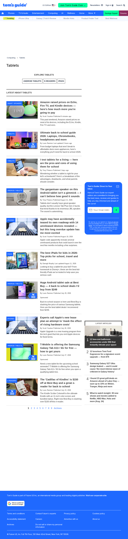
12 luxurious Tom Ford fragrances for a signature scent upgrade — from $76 (105, 354)
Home (81, 13)
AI (62, 13)
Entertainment (38, 13)
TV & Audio (23, 13)
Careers (39, 519)
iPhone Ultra (23, 18)
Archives (58, 408)
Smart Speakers (15, 103)
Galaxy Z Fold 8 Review (46, 18)
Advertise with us (71, 519)
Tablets (22, 58)
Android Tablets (15, 190)
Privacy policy (70, 513)
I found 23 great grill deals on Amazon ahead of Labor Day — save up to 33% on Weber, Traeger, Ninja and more (104, 382)
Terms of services (113, 222)
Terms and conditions (16, 513)
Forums (123, 13)
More (90, 13)
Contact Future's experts (46, 513)
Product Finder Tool (90, 18)
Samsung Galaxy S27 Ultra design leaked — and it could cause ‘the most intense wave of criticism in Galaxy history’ (105, 367)
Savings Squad (111, 13)
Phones (11, 13)
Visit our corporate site (96, 495)
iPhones (11, 220)
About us (96, 519)
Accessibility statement (16, 519)
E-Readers (12, 381)
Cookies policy (98, 513)
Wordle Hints (68, 18)
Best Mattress (111, 18)
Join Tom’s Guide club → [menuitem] (73, 5)
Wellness (71, 13)
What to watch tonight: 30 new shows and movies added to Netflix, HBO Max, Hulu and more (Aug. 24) (104, 397)
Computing (53, 13)
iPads (10, 254)
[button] (120, 5)
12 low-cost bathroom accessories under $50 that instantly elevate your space (103, 342)
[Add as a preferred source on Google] (15, 503)
